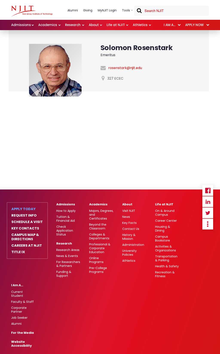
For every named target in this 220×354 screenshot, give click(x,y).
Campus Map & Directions (25, 237)
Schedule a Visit (27, 222)
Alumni (16, 324)
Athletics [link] (140, 25)
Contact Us (130, 229)
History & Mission (129, 237)
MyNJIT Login (107, 10)
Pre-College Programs (98, 270)
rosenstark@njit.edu (125, 67)
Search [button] (139, 11)
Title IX (18, 252)
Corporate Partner (19, 310)
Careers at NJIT (26, 245)
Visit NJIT (128, 211)
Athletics (128, 261)
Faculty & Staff (22, 302)
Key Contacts (25, 228)
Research (64, 243)
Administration (133, 245)
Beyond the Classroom (97, 226)
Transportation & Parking (166, 258)
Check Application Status (64, 230)
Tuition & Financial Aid (65, 219)
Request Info (24, 215)
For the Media (22, 333)
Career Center (166, 221)
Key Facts (129, 223)
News (126, 217)
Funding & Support (63, 274)
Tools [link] (126, 10)
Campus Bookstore (162, 238)
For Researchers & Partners (68, 264)
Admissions (65, 204)
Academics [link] (47, 25)
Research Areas (67, 250)
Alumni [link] (72, 10)
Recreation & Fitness (165, 274)
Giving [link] (87, 10)
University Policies (129, 253)
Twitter (207, 213)
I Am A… (17, 285)
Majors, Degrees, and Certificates (101, 214)
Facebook (207, 190)
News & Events (67, 256)
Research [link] (73, 25)
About (127, 204)
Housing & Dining (162, 228)
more (207, 224)
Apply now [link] (194, 25)
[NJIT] (32, 11)
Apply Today (23, 209)
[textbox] (171, 11)
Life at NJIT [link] (116, 25)
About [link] (94, 25)
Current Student (17, 294)
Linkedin (207, 201)
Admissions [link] (21, 25)
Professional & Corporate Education (99, 248)
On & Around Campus (164, 213)
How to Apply (66, 211)
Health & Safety (167, 266)
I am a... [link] (169, 25)
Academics (98, 204)
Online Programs (96, 260)
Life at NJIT (164, 204)
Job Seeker (19, 318)
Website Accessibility (21, 344)
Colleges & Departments (99, 236)
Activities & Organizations (165, 248)
